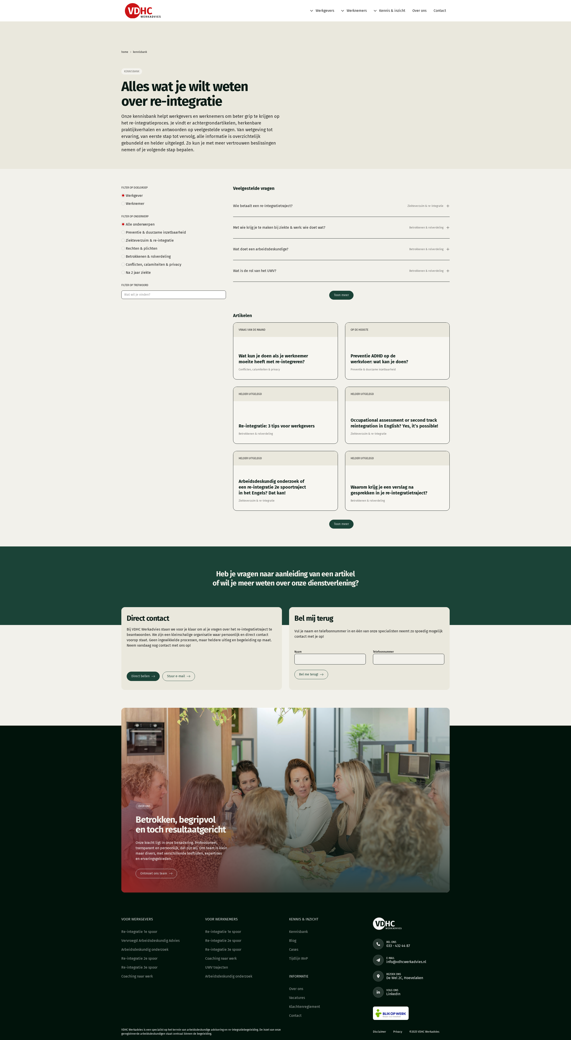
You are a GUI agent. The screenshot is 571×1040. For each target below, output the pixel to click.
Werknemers (357, 10)
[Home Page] (143, 10)
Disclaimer (379, 1032)
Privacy (397, 1032)
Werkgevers (325, 10)
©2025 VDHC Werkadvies (424, 1032)
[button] (322, 10)
